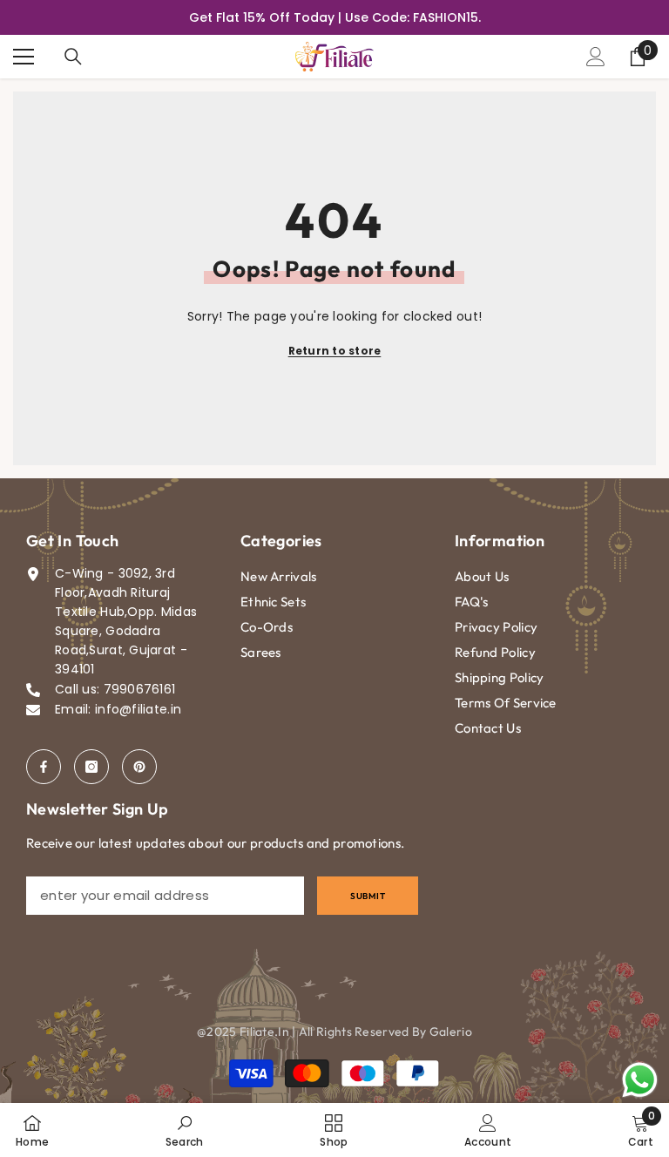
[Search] (73, 56)
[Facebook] (43, 766)
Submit (367, 896)
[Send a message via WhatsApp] (639, 1079)
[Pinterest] (139, 766)
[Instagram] (91, 766)
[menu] (23, 56)
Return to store (335, 350)
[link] (185, 1130)
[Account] (595, 56)
